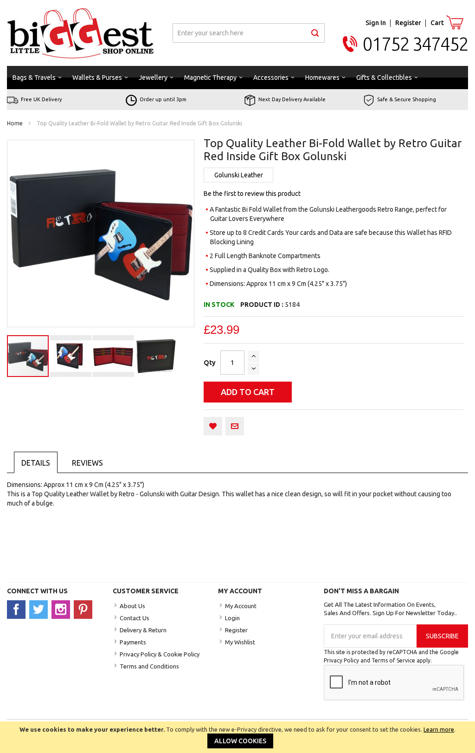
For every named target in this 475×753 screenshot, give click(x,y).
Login (232, 618)
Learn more (439, 729)
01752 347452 (415, 44)
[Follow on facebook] (18, 609)
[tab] (36, 462)
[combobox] (249, 33)
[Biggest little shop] (80, 33)
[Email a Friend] (234, 426)
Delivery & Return (143, 630)
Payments (133, 642)
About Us (132, 606)
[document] (237, 737)
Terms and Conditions (149, 666)
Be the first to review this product (252, 193)
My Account (241, 606)
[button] (71, 356)
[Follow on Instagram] (62, 609)
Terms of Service (393, 660)
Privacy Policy (341, 660)
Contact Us (134, 618)
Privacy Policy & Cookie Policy (159, 654)
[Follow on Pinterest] (84, 609)
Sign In (376, 22)
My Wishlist (240, 642)
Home (15, 123)
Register (408, 22)
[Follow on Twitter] (40, 609)
